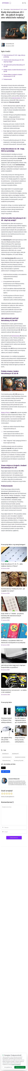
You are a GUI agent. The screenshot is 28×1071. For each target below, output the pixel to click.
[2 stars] (4, 793)
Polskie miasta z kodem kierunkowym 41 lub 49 (14, 70)
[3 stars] (7, 793)
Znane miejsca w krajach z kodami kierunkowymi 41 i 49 (13, 75)
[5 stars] (11, 793)
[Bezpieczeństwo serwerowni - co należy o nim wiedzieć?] (14, 680)
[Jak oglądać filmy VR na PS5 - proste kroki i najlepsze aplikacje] (7, 730)
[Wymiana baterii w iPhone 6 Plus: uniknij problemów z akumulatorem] (7, 711)
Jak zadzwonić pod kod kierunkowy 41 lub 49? (14, 65)
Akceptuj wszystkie (20, 1067)
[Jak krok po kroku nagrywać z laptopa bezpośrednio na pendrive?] (14, 655)
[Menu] (23, 3)
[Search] (25, 3)
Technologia (7, 9)
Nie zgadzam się (8, 1067)
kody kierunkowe (16, 98)
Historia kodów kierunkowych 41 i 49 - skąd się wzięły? (14, 60)
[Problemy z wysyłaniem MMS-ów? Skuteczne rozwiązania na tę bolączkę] (14, 630)
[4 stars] (9, 793)
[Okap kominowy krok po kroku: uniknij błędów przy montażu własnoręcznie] (21, 730)
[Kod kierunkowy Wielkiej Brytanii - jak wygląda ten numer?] (14, 579)
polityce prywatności (16, 1064)
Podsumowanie (8, 79)
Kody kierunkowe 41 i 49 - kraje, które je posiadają (14, 56)
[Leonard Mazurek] (3, 45)
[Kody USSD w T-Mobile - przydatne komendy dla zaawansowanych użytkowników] (14, 603)
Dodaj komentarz (14, 837)
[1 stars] (2, 793)
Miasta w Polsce (5, 412)
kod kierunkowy (16, 335)
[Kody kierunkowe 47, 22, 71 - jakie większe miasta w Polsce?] (14, 554)
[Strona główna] (1, 9)
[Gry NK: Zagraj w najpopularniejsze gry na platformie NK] (21, 711)
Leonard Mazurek (10, 43)
